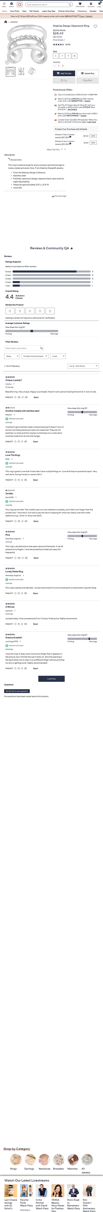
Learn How (91, 122)
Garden (93, 11)
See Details (72, 109)
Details (87, 101)
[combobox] (46, 4)
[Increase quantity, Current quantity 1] (62, 65)
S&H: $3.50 (57, 37)
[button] (4, 5)
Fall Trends (34, 11)
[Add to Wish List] (95, 26)
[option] (51, 16)
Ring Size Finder (16, 160)
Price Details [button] (58, 40)
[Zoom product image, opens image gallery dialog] (6, 62)
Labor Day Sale (48, 11)
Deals (4, 11)
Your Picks (14, 11)
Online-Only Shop (66, 11)
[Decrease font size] (65, 149)
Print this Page (60, 196)
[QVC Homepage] (6, 22)
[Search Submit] (70, 4)
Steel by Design (59, 30)
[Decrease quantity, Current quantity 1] (54, 65)
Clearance (82, 11)
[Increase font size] (62, 149)
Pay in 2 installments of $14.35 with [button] (72, 94)
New (24, 11)
